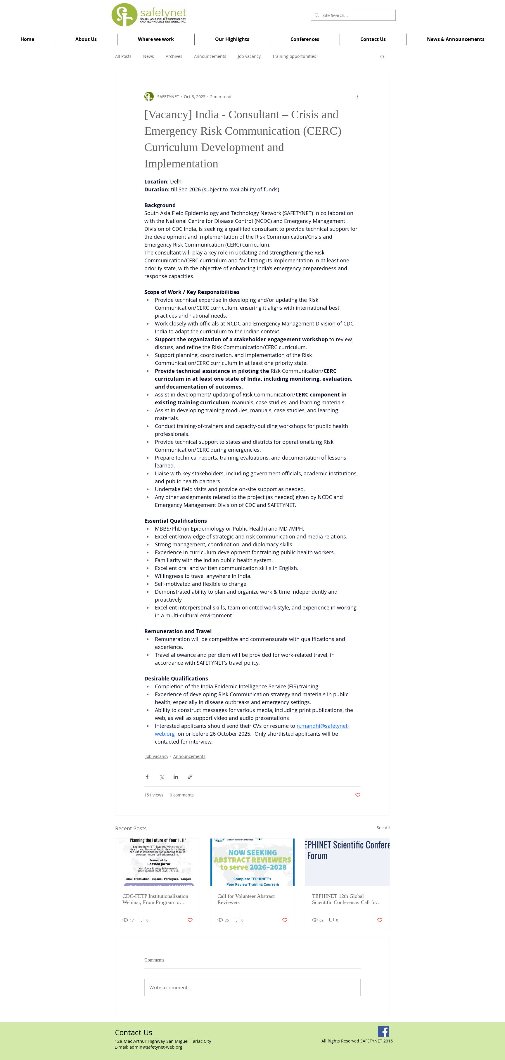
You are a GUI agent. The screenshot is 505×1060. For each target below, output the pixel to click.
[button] (86, 39)
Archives (174, 56)
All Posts (123, 56)
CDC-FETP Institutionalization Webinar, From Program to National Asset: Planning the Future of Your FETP (155, 899)
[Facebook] (383, 1031)
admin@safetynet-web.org (155, 1047)
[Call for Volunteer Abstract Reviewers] (252, 862)
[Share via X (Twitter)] (161, 777)
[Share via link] (190, 777)
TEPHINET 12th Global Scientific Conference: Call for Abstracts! (344, 899)
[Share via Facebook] (147, 777)
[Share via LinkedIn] (176, 777)
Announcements (210, 56)
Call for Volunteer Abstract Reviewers (246, 899)
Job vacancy (249, 56)
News (148, 56)
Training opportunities (294, 56)
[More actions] (357, 96)
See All (383, 827)
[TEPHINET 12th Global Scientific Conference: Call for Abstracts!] (347, 862)
